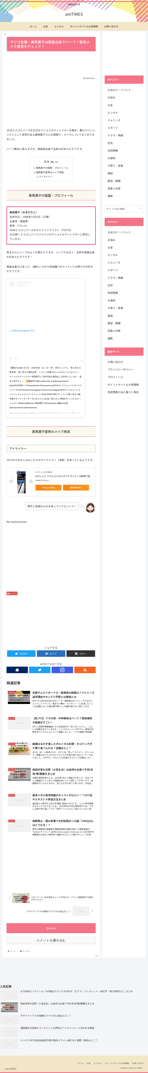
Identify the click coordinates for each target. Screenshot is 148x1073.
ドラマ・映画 (115, 135)
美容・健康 (114, 181)
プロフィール (115, 377)
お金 (110, 105)
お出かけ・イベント (119, 90)
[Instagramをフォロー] (62, 670)
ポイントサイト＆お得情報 (123, 384)
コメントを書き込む (51, 940)
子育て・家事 (115, 165)
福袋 (110, 173)
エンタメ (13, 593)
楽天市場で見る (76, 487)
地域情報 (113, 150)
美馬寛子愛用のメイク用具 (50, 172)
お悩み (111, 97)
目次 (46, 161)
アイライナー (46, 176)
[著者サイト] (17, 670)
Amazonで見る (48, 487)
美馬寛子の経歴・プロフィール (52, 167)
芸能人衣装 (114, 188)
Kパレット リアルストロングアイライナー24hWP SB (63, 476)
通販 (110, 196)
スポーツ (113, 128)
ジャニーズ (114, 120)
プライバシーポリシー (121, 369)
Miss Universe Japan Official (22, 413)
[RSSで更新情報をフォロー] (85, 670)
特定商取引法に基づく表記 (123, 392)
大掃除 (111, 158)
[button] (140, 208)
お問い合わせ (115, 362)
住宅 (110, 143)
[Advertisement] (51, 64)
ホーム (80, 1063)
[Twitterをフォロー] (39, 670)
